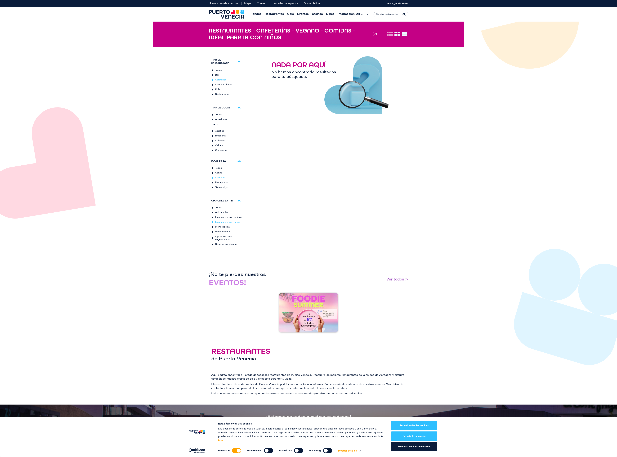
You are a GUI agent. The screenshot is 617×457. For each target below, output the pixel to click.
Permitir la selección (414, 436)
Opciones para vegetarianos (223, 238)
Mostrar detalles (347, 450)
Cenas (218, 173)
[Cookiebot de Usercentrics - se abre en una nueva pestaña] (197, 450)
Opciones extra (222, 200)
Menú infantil (222, 232)
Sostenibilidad (312, 3)
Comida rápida (223, 85)
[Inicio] (226, 14)
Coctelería (221, 150)
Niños (330, 14)
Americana (221, 119)
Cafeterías (221, 80)
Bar (217, 75)
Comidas (220, 178)
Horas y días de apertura (223, 3)
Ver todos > (397, 279)
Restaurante (222, 94)
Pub (217, 90)
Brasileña (220, 136)
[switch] (268, 450)
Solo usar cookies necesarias (414, 446)
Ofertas (317, 14)
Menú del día (222, 227)
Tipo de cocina (221, 107)
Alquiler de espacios (286, 3)
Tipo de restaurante (220, 61)
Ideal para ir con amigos (228, 217)
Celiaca (219, 146)
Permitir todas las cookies (414, 425)
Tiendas (255, 14)
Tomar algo (221, 187)
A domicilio (221, 212)
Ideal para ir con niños (227, 222)
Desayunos (221, 183)
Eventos (303, 14)
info (220, 440)
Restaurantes (274, 14)
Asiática (219, 131)
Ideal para (218, 161)
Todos (218, 70)
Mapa (247, 3)
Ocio (290, 14)
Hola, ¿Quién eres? (397, 3)
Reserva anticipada (226, 244)
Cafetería (220, 141)
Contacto (262, 3)
